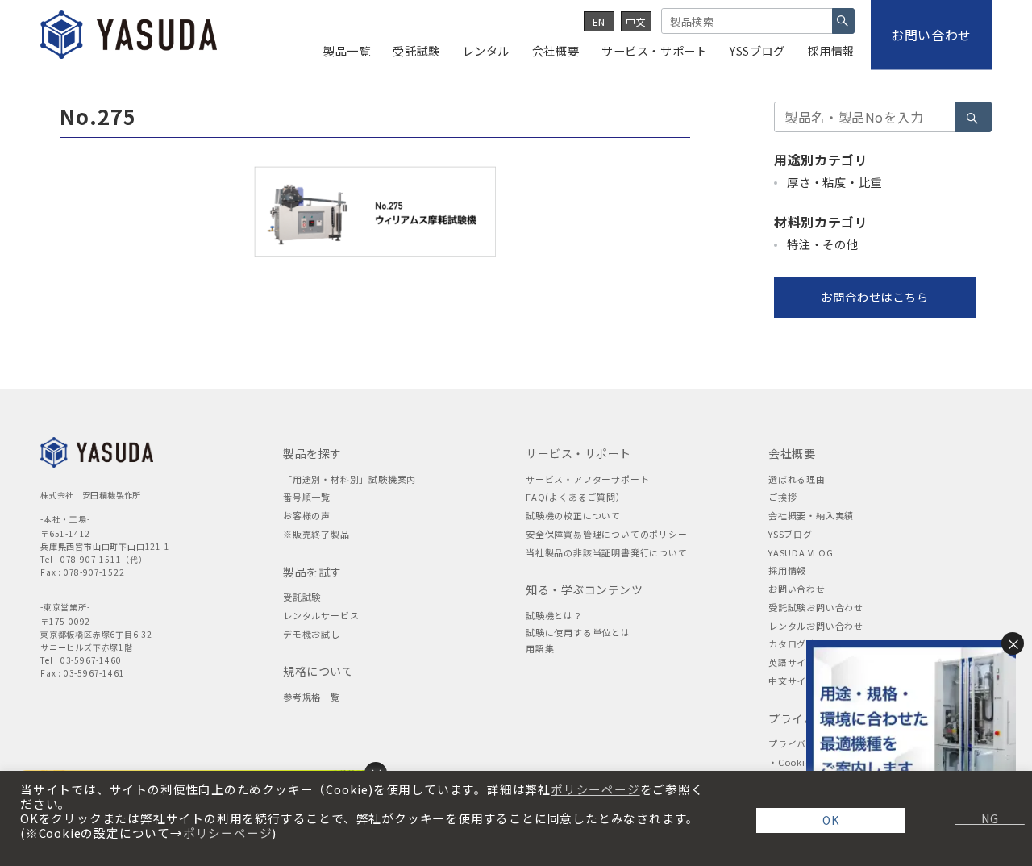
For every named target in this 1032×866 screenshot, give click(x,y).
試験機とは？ (554, 615)
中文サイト (792, 680)
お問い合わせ (797, 588)
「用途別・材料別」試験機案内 (349, 479)
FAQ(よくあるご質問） (576, 496)
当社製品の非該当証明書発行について (607, 552)
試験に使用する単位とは (578, 632)
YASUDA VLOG (801, 552)
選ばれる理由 (797, 479)
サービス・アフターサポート (587, 479)
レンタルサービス (321, 615)
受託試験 (302, 596)
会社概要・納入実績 (811, 515)
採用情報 (787, 570)
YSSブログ (790, 533)
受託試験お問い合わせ (815, 607)
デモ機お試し (311, 633)
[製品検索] (843, 21)
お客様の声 (307, 515)
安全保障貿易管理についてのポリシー (607, 533)
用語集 (540, 648)
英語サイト (792, 662)
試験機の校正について (573, 515)
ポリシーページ (595, 789)
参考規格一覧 (311, 696)
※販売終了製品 (316, 533)
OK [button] (830, 820)
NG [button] (983, 818)
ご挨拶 (782, 496)
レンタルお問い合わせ (815, 625)
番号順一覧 (307, 496)
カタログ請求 (797, 643)
